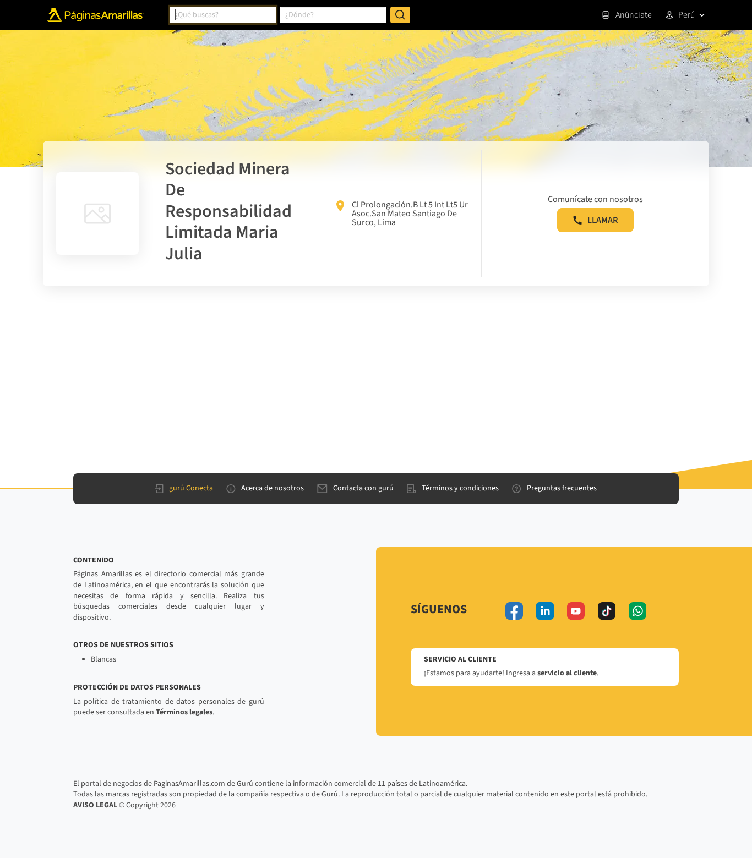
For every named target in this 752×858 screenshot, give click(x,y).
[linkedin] (545, 611)
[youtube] (576, 611)
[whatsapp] (637, 611)
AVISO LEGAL (95, 805)
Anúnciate (633, 15)
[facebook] (514, 611)
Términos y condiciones (460, 488)
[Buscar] (400, 15)
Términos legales (184, 712)
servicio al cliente (567, 673)
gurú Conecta (191, 488)
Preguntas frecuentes (562, 488)
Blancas (103, 659)
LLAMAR (602, 220)
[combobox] (223, 15)
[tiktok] (606, 611)
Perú (686, 15)
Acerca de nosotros (272, 488)
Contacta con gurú (363, 488)
